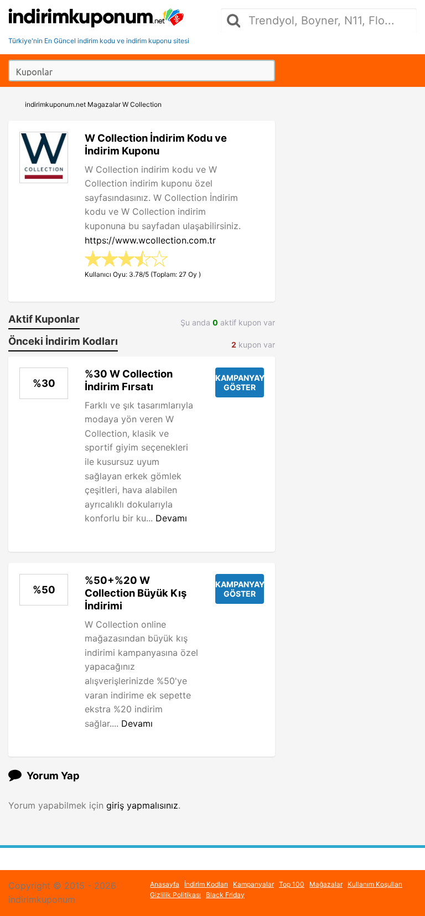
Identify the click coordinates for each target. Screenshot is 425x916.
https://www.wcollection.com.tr (150, 240)
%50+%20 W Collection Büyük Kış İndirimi (135, 593)
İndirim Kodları (206, 884)
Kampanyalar (253, 884)
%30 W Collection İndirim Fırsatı (129, 380)
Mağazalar (326, 884)
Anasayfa (164, 884)
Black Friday (225, 895)
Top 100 (291, 884)
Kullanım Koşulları (375, 884)
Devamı (171, 518)
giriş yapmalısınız (142, 805)
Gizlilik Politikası (175, 895)
